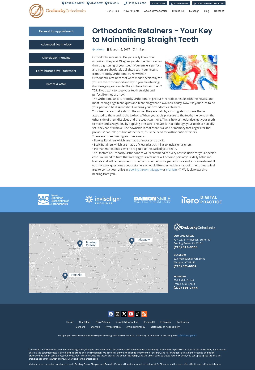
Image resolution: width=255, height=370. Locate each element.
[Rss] (144, 314)
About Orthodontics (127, 322)
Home (69, 322)
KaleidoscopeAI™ (187, 335)
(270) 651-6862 (185, 266)
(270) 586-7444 (186, 288)
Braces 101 (149, 322)
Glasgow (156, 170)
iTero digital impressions (72, 352)
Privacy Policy (113, 326)
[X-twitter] (124, 314)
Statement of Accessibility (165, 326)
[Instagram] (117, 314)
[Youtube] (131, 314)
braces (207, 349)
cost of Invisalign (129, 355)
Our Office (84, 322)
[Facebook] (111, 314)
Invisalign (165, 322)
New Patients (103, 322)
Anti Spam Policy (135, 326)
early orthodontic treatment (132, 352)
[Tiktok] (138, 314)
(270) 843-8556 (185, 247)
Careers (80, 326)
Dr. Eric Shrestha (136, 349)
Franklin (171, 170)
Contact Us (182, 322)
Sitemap (95, 326)
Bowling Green (138, 170)
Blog (206, 11)
